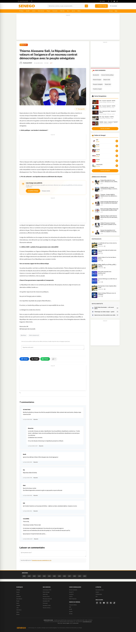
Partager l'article (46, 190)
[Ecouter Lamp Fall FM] (117, 165)
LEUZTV (70, 596)
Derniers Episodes (73, 590)
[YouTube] (114, 1)
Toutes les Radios (73, 605)
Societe (18, 592)
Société (28, 11)
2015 (79, 576)
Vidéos (79, 11)
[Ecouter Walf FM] (117, 156)
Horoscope (45, 603)
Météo (116, 11)
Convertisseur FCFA (47, 590)
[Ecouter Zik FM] (117, 146)
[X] (100, 603)
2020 (54, 576)
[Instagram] (107, 603)
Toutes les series (105, 128)
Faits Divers (18, 610)
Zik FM (70, 609)
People (17, 601)
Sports (73, 11)
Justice (33, 11)
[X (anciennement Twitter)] (111, 1)
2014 (85, 576)
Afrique (48, 11)
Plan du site (60, 623)
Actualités (24, 44)
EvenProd (71, 594)
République (23, 335)
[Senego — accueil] (27, 6)
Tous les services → (47, 607)
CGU (96, 596)
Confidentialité (75, 623)
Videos (17, 612)
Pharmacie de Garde (47, 599)
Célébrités (62, 11)
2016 (74, 576)
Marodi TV (71, 592)
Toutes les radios (105, 170)
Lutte (17, 607)
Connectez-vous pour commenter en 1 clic (41, 560)
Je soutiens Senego (33, 191)
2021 (49, 576)
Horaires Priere (46, 596)
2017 (69, 576)
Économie (55, 11)
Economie (18, 596)
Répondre (35, 419)
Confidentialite (99, 594)
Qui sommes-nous (100, 590)
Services (111, 11)
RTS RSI (70, 613)
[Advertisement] (68, 28)
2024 (34, 576)
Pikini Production (72, 599)
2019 (59, 576)
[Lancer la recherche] (86, 6)
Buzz (68, 11)
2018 (64, 576)
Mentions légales (66, 623)
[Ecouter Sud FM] (117, 151)
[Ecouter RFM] (117, 141)
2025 (29, 576)
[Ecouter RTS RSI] (117, 160)
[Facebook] (109, 1)
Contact (97, 592)
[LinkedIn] (110, 603)
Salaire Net (45, 594)
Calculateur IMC (46, 601)
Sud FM (70, 611)
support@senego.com (87, 621)
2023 (39, 576)
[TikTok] (117, 1)
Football (18, 605)
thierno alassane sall (34, 335)
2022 (44, 576)
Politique (21, 11)
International (41, 11)
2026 (24, 576)
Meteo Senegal (46, 592)
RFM (70, 607)
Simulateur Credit (46, 605)
